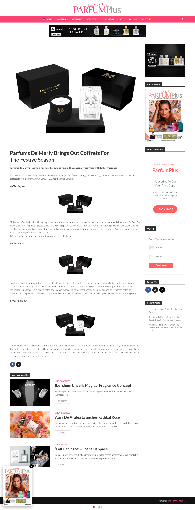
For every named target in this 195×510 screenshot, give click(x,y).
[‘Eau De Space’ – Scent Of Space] (30, 456)
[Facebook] (148, 290)
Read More (62, 401)
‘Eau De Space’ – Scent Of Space (81, 449)
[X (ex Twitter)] (155, 290)
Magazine (61, 19)
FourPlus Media (177, 501)
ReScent (121, 19)
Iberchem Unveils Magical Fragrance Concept (93, 385)
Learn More (165, 209)
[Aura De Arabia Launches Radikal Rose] (30, 424)
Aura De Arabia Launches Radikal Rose (87, 417)
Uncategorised (62, 381)
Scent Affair (107, 19)
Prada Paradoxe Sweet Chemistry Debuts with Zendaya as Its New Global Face (166, 327)
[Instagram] (162, 290)
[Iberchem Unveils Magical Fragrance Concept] (30, 392)
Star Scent (92, 19)
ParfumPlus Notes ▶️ (140, 19)
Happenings (77, 19)
